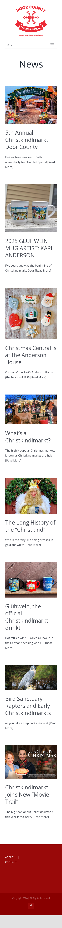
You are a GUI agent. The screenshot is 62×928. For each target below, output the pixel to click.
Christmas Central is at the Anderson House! (30, 355)
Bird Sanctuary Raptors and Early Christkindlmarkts (28, 706)
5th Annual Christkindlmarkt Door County (26, 139)
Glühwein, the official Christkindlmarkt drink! (26, 617)
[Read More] (43, 270)
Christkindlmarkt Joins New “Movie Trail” (27, 794)
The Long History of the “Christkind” (30, 526)
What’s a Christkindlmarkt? (28, 436)
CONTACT (11, 862)
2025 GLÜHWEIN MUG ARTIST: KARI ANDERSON (28, 248)
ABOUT (9, 857)
